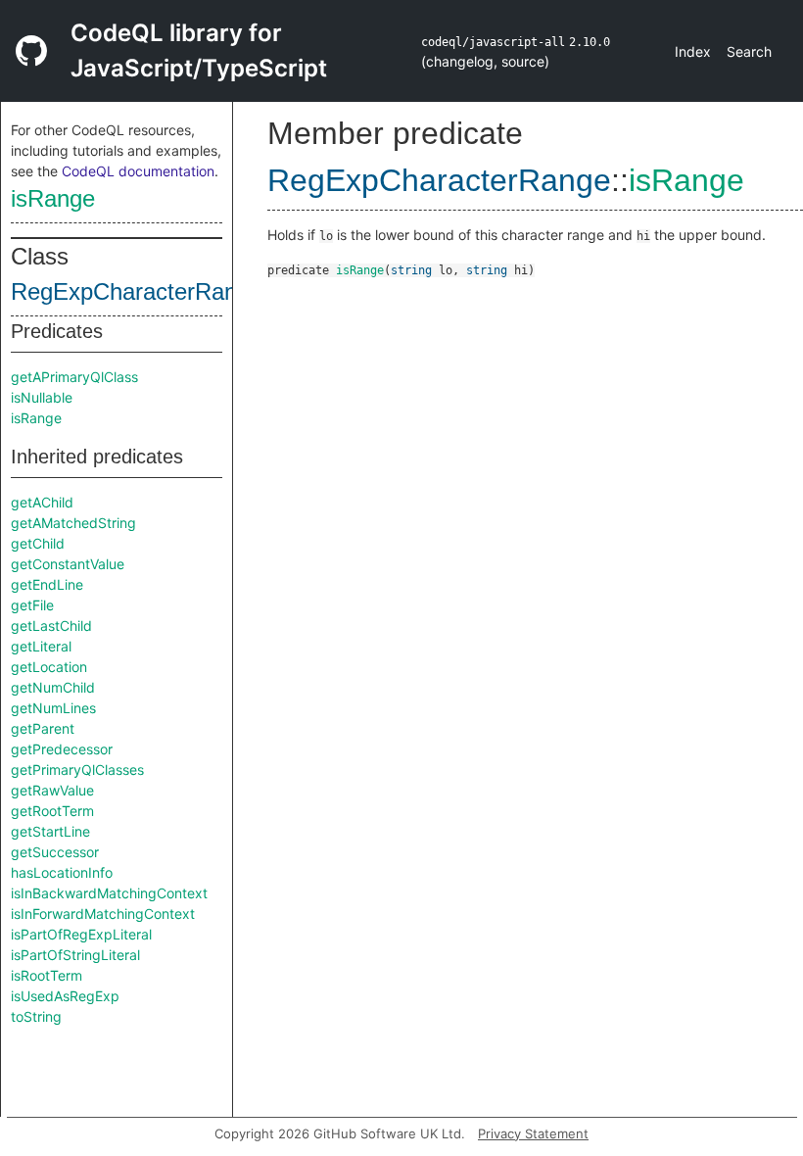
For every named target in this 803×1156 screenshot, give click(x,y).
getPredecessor (62, 749)
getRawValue (52, 790)
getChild (38, 543)
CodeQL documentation (138, 171)
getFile (32, 605)
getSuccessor (55, 851)
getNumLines (53, 707)
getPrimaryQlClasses (77, 769)
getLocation (49, 666)
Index (693, 51)
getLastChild (51, 625)
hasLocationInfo (62, 872)
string (411, 270)
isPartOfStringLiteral (75, 954)
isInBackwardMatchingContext (109, 893)
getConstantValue (67, 563)
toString (36, 1016)
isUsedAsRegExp (65, 995)
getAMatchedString (73, 522)
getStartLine (50, 831)
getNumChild (53, 687)
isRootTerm (46, 975)
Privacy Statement (533, 1133)
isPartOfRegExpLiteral (81, 934)
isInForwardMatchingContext (103, 913)
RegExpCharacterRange (136, 291)
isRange (53, 198)
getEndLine (47, 584)
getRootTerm (52, 810)
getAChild (42, 502)
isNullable (41, 397)
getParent (42, 728)
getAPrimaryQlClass (74, 376)
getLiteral (41, 646)
